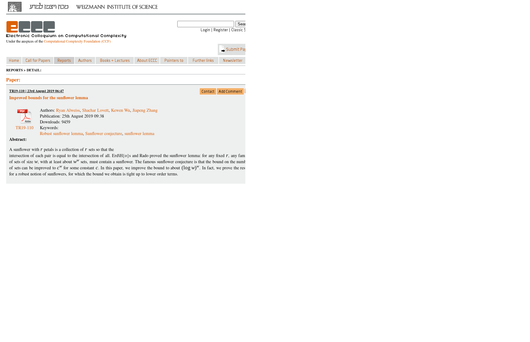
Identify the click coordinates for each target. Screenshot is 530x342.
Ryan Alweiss (68, 110)
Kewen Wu (120, 110)
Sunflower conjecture (103, 133)
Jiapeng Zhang (145, 110)
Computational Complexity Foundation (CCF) (77, 41)
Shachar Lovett (95, 110)
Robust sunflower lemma (61, 133)
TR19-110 (24, 125)
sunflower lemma (139, 133)
